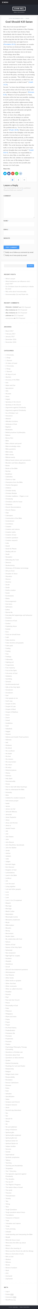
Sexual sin (8, 1118)
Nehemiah (8, 950)
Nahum (7, 942)
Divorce (8, 579)
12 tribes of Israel (11, 363)
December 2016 (10, 339)
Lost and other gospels (13, 889)
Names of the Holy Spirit (13, 947)
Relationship (9, 1069)
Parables (8, 992)
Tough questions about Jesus (15, 1212)
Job (6, 831)
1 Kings (7, 357)
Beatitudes (9, 429)
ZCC (7, 1273)
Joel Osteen (9, 836)
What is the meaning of (13, 1248)
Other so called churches (13, 989)
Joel (6, 834)
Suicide (7, 1152)
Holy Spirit (8, 778)
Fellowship (9, 659)
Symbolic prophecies (12, 1157)
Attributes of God (11, 424)
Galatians (8, 676)
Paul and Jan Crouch (12, 1000)
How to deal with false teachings (16, 787)
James (7, 806)
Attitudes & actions (11, 421)
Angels (7, 399)
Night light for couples (12, 956)
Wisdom (8, 1259)
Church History (10, 510)
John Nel (19, 9)
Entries (9, 1294)
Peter (7, 1008)
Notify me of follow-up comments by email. (19, 252)
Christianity (9, 499)
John (27, 18)
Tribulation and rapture (13, 1223)
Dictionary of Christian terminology (16, 568)
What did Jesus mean (12, 1240)
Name (6, 221)
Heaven (8, 734)
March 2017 (9, 331)
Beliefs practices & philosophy (15, 432)
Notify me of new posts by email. (16, 255)
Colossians (9, 515)
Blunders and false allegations (15, 463)
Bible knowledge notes (12, 446)
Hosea (7, 784)
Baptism (8, 427)
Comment (7, 196)
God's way (8, 701)
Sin (6, 1124)
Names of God (10, 944)
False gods (9, 645)
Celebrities (9, 477)
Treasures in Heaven (12, 1218)
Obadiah (8, 961)
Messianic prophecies (12, 920)
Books (7, 465)
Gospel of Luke (10, 706)
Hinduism (8, 745)
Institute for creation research (15, 798)
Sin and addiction (11, 1127)
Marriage (8, 906)
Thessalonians (10, 1196)
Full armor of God (11, 673)
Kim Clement (9, 867)
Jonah (7, 850)
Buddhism (8, 474)
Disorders (8, 576)
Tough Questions (11, 1209)
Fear (7, 654)
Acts (6, 382)
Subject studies (10, 1146)
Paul (6, 997)
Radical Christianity (11, 1063)
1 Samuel (8, 360)
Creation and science (12, 529)
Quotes (7, 1060)
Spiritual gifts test (11, 1138)
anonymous (9, 318)
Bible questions (10, 449)
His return (8, 764)
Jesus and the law (11, 823)
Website (7, 238)
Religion (8, 1071)
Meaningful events (11, 917)
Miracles (8, 928)
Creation (8, 526)
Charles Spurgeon (11, 485)
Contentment (9, 521)
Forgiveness (9, 665)
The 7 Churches (10, 1171)
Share (7, 1121)
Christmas (8, 504)
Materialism (9, 914)
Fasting (7, 648)
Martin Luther (9, 911)
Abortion (8, 377)
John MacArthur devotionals (14, 845)
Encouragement (10, 601)
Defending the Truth (12, 560)
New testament (10, 953)
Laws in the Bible (11, 875)
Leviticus (8, 878)
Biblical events (10, 457)
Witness (8, 1262)
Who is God (9, 1256)
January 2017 (10, 336)
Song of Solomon (11, 1129)
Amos (7, 396)
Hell (6, 742)
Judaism (8, 856)
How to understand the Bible (14, 789)
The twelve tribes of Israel (14, 1187)
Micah (7, 922)
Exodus (7, 623)
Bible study (9, 452)
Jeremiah (8, 814)
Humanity (8, 792)
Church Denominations (13, 507)
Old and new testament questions (16, 969)
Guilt (7, 726)
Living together (10, 886)
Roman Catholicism (11, 1082)
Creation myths (10, 532)
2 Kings (7, 369)
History (7, 773)
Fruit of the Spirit (11, 670)
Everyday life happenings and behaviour (18, 615)
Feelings (8, 656)
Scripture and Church (12, 1102)
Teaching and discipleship (14, 1165)
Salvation (8, 1093)
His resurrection (10, 762)
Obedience (9, 964)
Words (7, 1265)
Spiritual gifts (9, 1132)
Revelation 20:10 (9, 44)
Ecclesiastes (9, 596)
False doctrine (10, 640)
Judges (7, 861)
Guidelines (9, 723)
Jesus (7, 820)
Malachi (8, 903)
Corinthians (9, 524)
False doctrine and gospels (14, 643)
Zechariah (8, 1276)
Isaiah (7, 803)
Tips (6, 1201)
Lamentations (10, 872)
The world (8, 1190)
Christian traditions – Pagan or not (16, 496)
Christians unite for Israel (13, 501)
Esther (7, 609)
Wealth (7, 1237)
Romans (8, 1085)
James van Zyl (10, 809)
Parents (8, 994)
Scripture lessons (11, 1105)
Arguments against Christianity (15, 407)
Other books (9, 978)
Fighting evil (9, 662)
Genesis (8, 681)
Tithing (7, 1204)
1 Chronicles (9, 355)
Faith (7, 637)
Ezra (7, 632)
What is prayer (10, 278)
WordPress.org (10, 1300)
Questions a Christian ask (14, 1052)
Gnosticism (9, 690)
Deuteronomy (10, 565)
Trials (7, 1220)
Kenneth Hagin (10, 864)
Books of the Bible (11, 468)
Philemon (8, 1011)
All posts (8, 393)
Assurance (9, 416)
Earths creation (10, 590)
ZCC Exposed (26, 307)
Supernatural (9, 1154)
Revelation (9, 1080)
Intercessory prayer (11, 800)
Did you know (9, 571)
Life (6, 881)
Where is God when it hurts (14, 1254)
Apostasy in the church (13, 402)
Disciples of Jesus (11, 573)
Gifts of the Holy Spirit (12, 687)
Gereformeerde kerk (12, 684)
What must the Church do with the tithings (19, 1251)
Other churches (10, 983)
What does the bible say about (15, 1243)
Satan (7, 1099)
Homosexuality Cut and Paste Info (16, 294)
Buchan (8, 471)
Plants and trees (10, 1016)
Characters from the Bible (14, 482)
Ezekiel (7, 629)
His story (8, 767)
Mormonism (9, 933)
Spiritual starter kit (11, 1141)
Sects (7, 1107)
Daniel (7, 546)
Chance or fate (10, 479)
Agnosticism (9, 388)
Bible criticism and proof (13, 443)
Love (7, 892)
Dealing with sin (10, 551)
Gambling (8, 679)
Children (8, 488)
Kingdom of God (10, 870)
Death (7, 554)
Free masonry (10, 668)
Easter (7, 593)
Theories (8, 1193)
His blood (8, 748)
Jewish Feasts (10, 828)
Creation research (11, 540)
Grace (7, 715)
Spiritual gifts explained (13, 1135)
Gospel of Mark (10, 709)
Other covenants (11, 986)
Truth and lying (10, 1229)
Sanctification (9, 1096)
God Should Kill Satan (19, 21)
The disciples (9, 1179)
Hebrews (8, 740)
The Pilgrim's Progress (13, 1184)
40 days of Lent (10, 374)
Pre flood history (10, 1027)
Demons (8, 562)
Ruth (7, 1091)
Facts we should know (12, 634)
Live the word (9, 883)
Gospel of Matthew (11, 712)
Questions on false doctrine (14, 1057)
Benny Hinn (9, 438)
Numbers (8, 958)
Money (7, 931)
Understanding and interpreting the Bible (19, 1234)
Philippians (9, 1014)
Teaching (8, 1163)
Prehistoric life (10, 1033)
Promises (8, 1036)
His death (8, 753)
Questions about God (12, 1055)
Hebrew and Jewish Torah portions (17, 737)
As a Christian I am (11, 413)
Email (6, 229)
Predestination (10, 1030)
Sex (6, 1113)
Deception (8, 557)
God (6, 695)
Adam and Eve (10, 385)
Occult (7, 967)
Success (8, 1149)
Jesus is (8, 825)
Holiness (8, 776)
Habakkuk (8, 729)
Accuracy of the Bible (12, 380)
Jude (7, 859)
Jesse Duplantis (10, 817)
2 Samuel (8, 371)
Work (7, 1270)
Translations (9, 1215)
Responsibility (10, 1077)
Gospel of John (10, 704)
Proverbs (8, 1041)
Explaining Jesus (11, 626)
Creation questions (11, 537)
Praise (7, 1019)
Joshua (7, 853)
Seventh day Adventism (13, 1110)
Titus (7, 1207)
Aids (6, 391)
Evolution (8, 618)
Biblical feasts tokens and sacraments (18, 460)
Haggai (7, 731)
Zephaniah (9, 1279)
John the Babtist (10, 847)
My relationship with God (13, 939)
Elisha (7, 598)
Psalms (7, 1044)
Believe (7, 435)
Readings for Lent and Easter (15, 1066)
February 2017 (10, 334)
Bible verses (9, 454)
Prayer (7, 1022)
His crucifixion (10, 751)
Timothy (8, 1198)
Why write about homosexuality (15, 291)
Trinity (7, 1226)
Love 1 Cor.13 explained (13, 900)
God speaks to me (11, 698)
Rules (7, 1088)
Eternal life (9, 612)
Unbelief (8, 1232)
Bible (7, 441)
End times (8, 604)
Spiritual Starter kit (11, 1143)
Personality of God (11, 1005)
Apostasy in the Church (13, 405)
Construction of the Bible (13, 518)
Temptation (9, 1168)
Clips (7, 513)
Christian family (10, 490)
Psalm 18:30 (14, 130)
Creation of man (10, 535)
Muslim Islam (9, 936)
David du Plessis (10, 548)
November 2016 (10, 342)
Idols (7, 795)
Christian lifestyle (11, 493)
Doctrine (8, 582)
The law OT (9, 1182)
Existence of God (11, 620)
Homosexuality (10, 781)
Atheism (8, 418)
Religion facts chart (11, 1074)
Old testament (10, 972)
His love (8, 756)
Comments (10, 1297)
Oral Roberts (9, 975)
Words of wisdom (11, 1268)
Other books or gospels (13, 980)
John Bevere (9, 842)
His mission (9, 759)
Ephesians (8, 607)
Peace (7, 1003)
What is (7, 1245)
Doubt (7, 584)
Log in (7, 1291)
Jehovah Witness (11, 811)
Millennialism (9, 925)
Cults (7, 543)
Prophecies (9, 1039)
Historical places (10, 770)
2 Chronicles (9, 366)
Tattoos (7, 1160)
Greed (7, 720)
